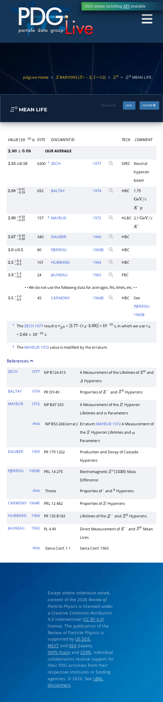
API (126, 6)
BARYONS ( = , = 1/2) (81, 77)
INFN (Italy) (59, 652)
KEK (72, 645)
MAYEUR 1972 (36, 347)
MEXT (53, 645)
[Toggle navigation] (147, 19)
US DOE (82, 639)
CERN (85, 652)
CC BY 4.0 (93, 619)
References (18, 361)
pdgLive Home (35, 77)
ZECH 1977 (33, 326)
